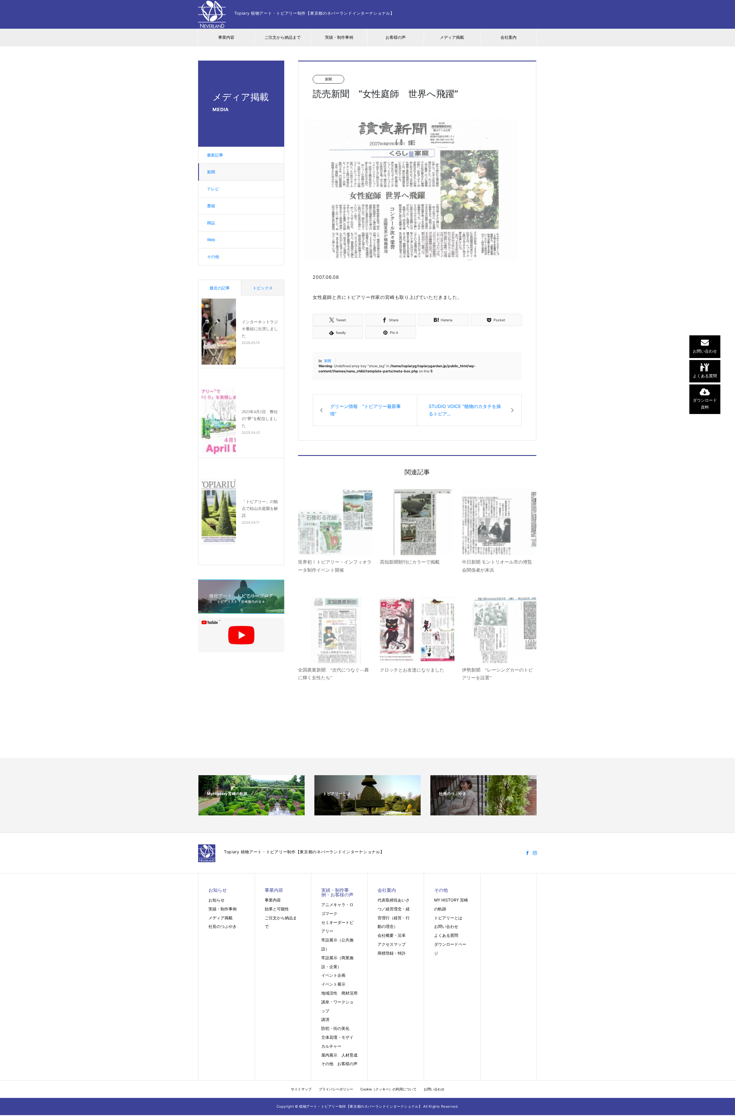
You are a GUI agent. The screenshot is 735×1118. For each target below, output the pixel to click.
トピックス (263, 287)
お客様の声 (396, 37)
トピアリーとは (448, 917)
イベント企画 (333, 975)
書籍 (211, 205)
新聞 (211, 171)
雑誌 (211, 222)
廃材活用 (349, 993)
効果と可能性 (277, 908)
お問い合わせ (446, 926)
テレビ (213, 188)
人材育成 (349, 1055)
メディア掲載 (452, 37)
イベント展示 (333, 984)
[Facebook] (527, 853)
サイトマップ (301, 1089)
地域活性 (329, 993)
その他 (213, 256)
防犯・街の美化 (335, 1028)
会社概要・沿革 (392, 935)
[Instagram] (535, 853)
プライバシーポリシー (336, 1089)
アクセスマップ (392, 944)
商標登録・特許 (392, 953)
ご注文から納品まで (282, 37)
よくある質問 (446, 935)
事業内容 (226, 37)
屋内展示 (329, 1055)
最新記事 (215, 154)
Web (211, 239)
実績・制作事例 (339, 37)
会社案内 (508, 37)
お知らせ (216, 900)
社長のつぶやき (222, 926)
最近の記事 (220, 287)
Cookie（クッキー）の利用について (388, 1089)
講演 (325, 1019)
